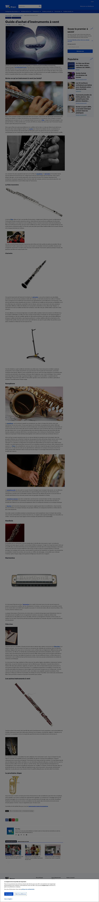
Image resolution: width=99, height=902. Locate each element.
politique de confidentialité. (27, 889)
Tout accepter (8, 894)
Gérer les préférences (20, 894)
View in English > (8, 899)
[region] (49, 890)
